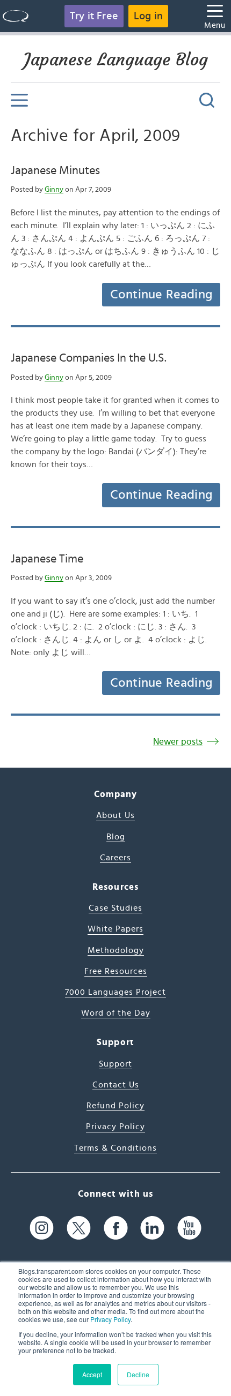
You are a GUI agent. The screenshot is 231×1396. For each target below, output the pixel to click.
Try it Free (94, 16)
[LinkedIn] (152, 1227)
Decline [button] (138, 1374)
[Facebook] (116, 1227)
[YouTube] (189, 1227)
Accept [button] (92, 1374)
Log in (148, 16)
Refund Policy (115, 1105)
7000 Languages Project (115, 992)
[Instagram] (42, 1227)
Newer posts (178, 741)
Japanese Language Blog (116, 59)
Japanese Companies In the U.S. (89, 358)
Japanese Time (47, 559)
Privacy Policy (110, 1319)
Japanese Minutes (55, 170)
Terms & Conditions (115, 1148)
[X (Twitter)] (79, 1227)
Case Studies (115, 908)
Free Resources (115, 971)
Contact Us (115, 1084)
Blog (115, 836)
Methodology (116, 950)
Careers (115, 857)
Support (115, 1064)
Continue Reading (161, 294)
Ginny (54, 189)
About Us (115, 815)
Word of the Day (115, 1013)
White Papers (115, 929)
